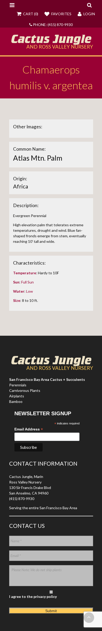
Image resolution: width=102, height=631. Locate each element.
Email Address (28, 429)
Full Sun (27, 282)
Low (29, 291)
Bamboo (15, 401)
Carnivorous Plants (24, 390)
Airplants (16, 396)
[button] (89, 5)
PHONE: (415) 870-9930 (52, 24)
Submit (51, 611)
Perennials (17, 385)
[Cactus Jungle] (51, 42)
